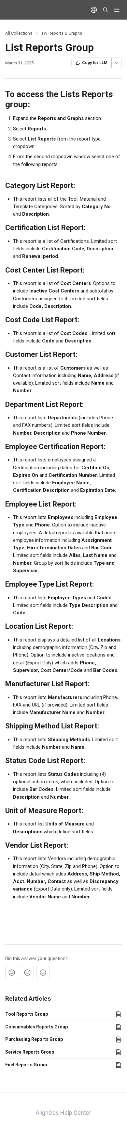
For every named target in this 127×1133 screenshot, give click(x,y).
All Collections (18, 33)
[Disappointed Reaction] (11, 972)
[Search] (105, 10)
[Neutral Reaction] (27, 972)
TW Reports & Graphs (61, 33)
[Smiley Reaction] (42, 972)
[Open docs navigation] (116, 10)
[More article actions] (116, 63)
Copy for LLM (94, 62)
